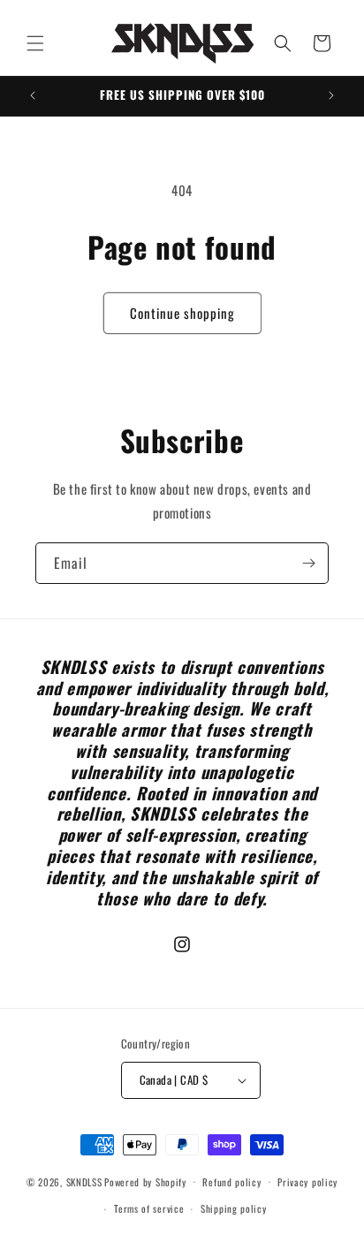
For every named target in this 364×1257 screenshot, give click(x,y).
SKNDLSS (84, 1181)
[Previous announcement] (32, 95)
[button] (35, 43)
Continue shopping (182, 312)
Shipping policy (234, 1208)
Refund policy (231, 1182)
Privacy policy (307, 1182)
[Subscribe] (308, 563)
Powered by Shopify (145, 1181)
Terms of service (149, 1208)
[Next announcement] (331, 95)
